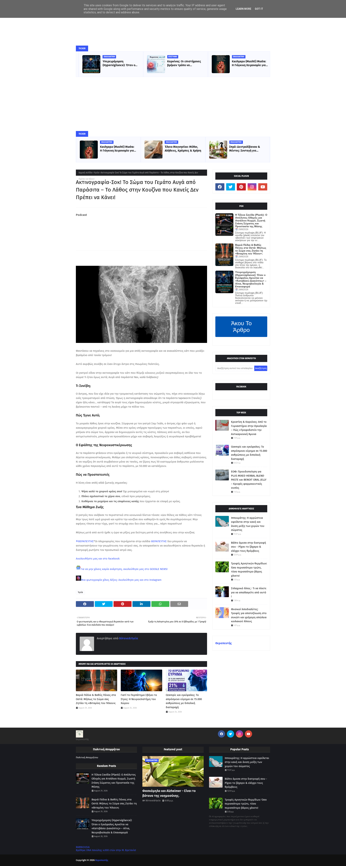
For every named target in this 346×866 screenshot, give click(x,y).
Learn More (243, 8)
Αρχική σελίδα (85, 172)
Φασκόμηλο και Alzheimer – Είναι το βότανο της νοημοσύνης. (169, 793)
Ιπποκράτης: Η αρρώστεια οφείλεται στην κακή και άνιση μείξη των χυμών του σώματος (247, 524)
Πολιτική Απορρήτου (87, 757)
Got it (259, 8)
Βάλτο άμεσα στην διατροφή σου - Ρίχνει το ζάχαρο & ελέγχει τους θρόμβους (248, 546)
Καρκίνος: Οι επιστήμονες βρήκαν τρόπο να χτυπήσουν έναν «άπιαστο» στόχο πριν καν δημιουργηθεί (183, 63)
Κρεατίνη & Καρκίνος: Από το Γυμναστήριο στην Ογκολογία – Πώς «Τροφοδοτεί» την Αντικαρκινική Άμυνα (249, 428)
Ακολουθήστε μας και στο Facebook (98, 558)
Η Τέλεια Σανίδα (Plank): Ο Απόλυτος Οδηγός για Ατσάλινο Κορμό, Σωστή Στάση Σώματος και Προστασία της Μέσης (251, 220)
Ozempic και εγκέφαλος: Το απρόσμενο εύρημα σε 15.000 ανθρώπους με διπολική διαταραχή (184, 701)
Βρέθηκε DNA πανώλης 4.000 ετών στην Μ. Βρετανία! (106, 850)
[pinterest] (241, 186)
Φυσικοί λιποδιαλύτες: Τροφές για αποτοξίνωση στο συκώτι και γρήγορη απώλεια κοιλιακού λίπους (249, 615)
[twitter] (230, 186)
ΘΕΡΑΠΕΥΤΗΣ (159, 541)
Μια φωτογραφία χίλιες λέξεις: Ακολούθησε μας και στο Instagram (121, 579)
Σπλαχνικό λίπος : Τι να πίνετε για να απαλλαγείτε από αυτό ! (248, 592)
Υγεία (96, 172)
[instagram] (252, 186)
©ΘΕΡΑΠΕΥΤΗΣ (85, 541)
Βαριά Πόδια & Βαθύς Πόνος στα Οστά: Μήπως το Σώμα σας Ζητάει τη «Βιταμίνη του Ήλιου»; (96, 699)
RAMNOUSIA (83, 847)
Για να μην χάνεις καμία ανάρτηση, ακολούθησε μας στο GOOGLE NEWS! (124, 569)
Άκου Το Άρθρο (241, 326)
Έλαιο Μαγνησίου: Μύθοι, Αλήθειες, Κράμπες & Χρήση (183, 148)
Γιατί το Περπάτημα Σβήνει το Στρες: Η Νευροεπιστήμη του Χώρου (139, 699)
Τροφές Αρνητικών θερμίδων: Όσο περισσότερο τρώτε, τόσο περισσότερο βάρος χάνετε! (249, 569)
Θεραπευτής (223, 643)
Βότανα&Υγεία (128, 638)
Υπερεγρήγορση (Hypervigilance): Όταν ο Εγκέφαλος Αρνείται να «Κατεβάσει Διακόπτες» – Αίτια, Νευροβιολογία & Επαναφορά (117, 63)
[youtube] (262, 186)
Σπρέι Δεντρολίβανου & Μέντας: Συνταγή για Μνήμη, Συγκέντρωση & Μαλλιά (244, 149)
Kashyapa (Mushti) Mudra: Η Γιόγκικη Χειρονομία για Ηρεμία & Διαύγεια (246, 63)
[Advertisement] (173, 104)
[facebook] (219, 186)
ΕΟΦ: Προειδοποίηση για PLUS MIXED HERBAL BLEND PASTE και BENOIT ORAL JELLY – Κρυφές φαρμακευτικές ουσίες (248, 479)
